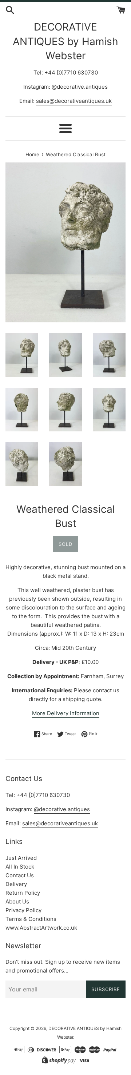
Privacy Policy (23, 910)
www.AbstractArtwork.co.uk (41, 927)
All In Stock (19, 866)
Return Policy (22, 892)
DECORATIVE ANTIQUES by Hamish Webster (65, 41)
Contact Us (19, 875)
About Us (17, 901)
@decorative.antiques (80, 86)
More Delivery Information (65, 713)
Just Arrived (21, 857)
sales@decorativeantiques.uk (74, 100)
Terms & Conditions (30, 918)
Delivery (16, 884)
